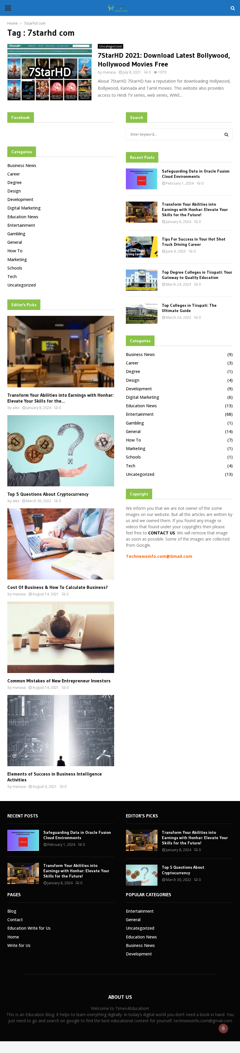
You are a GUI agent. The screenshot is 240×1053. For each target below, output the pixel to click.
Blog (11, 911)
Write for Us (18, 945)
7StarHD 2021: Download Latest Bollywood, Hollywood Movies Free (164, 59)
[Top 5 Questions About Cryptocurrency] (60, 450)
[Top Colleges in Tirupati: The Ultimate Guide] (141, 313)
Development (20, 199)
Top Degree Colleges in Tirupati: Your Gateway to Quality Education (197, 275)
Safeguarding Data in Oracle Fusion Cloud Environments (195, 173)
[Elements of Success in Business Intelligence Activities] (60, 730)
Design (14, 191)
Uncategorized (110, 46)
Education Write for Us (29, 928)
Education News (22, 216)
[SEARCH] (226, 134)
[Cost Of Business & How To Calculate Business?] (60, 544)
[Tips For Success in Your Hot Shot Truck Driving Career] (141, 247)
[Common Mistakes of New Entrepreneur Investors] (60, 637)
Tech (12, 276)
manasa (109, 72)
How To (15, 250)
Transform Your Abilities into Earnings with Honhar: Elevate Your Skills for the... (60, 398)
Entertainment (21, 225)
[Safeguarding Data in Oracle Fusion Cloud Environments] (141, 179)
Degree (14, 182)
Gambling (16, 233)
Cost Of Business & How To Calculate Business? (57, 587)
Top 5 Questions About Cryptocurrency (47, 494)
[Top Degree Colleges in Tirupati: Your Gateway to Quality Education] (141, 280)
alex (16, 407)
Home (13, 937)
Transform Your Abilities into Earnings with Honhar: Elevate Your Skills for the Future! (195, 209)
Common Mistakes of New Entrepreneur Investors (59, 681)
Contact (15, 919)
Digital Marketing (24, 208)
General (14, 242)
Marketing (17, 259)
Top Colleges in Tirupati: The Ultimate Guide (189, 308)
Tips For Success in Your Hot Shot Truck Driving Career (193, 241)
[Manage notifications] (223, 1028)
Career (13, 174)
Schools (14, 268)
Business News (21, 165)
